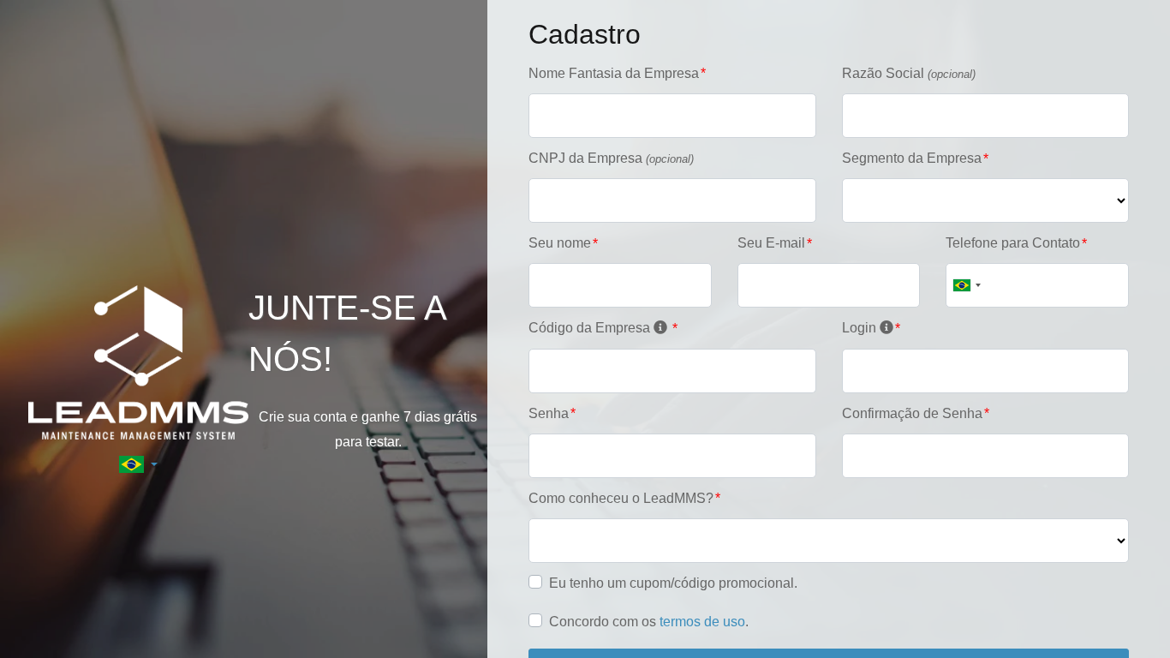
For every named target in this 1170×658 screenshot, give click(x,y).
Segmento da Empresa (912, 158)
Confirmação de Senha (912, 413)
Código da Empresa (591, 327)
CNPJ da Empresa (611, 158)
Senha (548, 413)
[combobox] (966, 285)
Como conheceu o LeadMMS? (620, 498)
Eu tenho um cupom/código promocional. (673, 583)
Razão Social (909, 73)
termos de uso (702, 621)
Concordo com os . (649, 621)
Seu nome (559, 243)
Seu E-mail (771, 243)
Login (861, 327)
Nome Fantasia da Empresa (613, 73)
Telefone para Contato (1013, 243)
